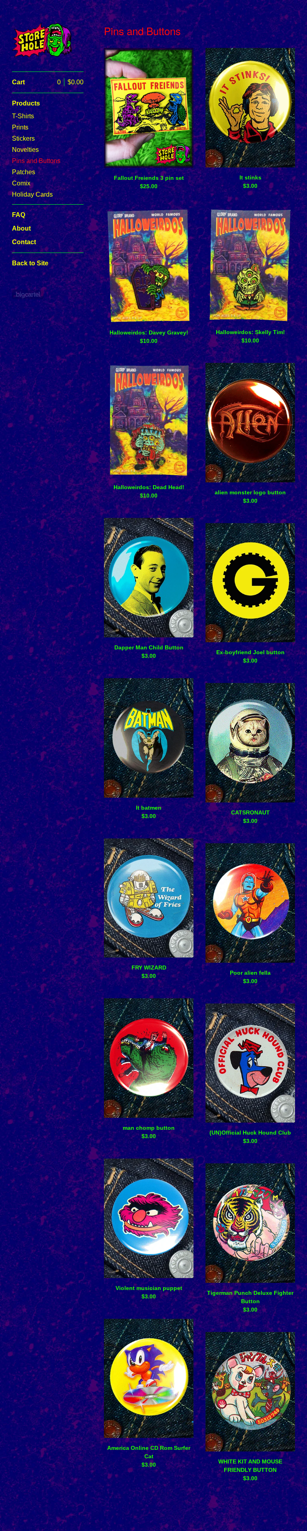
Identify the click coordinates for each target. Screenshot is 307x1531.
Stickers (23, 138)
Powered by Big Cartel (28, 294)
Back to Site (30, 263)
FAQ (18, 214)
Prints (20, 127)
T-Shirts (23, 116)
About (21, 228)
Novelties (25, 149)
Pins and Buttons (36, 160)
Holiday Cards (32, 194)
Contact (24, 242)
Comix (21, 183)
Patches (23, 172)
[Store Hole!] (42, 40)
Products (26, 103)
